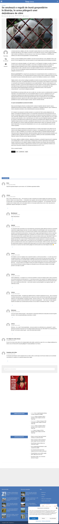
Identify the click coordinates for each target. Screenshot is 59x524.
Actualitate (4, 5)
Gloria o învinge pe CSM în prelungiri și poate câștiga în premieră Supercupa (38, 417)
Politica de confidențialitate (46, 498)
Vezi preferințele (53, 518)
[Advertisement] (34, 165)
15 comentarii (5, 60)
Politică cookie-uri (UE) (45, 500)
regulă (26, 151)
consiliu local (21, 151)
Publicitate (43, 494)
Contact (42, 496)
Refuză (43, 518)
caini (17, 151)
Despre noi (43, 492)
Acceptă (33, 518)
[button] (56, 508)
